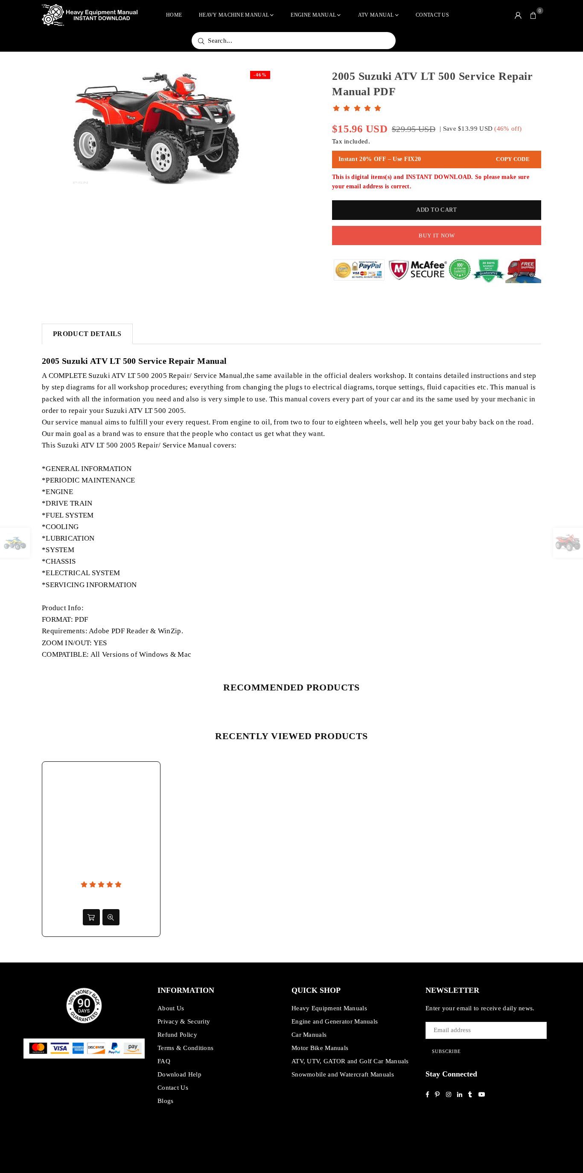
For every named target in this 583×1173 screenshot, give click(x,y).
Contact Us (432, 15)
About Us (170, 1008)
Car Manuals (309, 1034)
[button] (533, 15)
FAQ (163, 1061)
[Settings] (518, 15)
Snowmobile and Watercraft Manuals (343, 1074)
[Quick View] (111, 917)
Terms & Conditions (185, 1047)
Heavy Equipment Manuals (329, 1008)
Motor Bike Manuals (320, 1047)
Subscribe (446, 1051)
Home (174, 15)
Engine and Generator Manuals (335, 1021)
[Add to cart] (91, 917)
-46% (260, 74)
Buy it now (437, 235)
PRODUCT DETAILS (87, 333)
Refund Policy (177, 1034)
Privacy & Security (183, 1021)
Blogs (165, 1100)
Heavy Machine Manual (234, 15)
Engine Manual (313, 15)
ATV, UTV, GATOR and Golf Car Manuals (350, 1061)
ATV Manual (376, 15)
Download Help (179, 1074)
